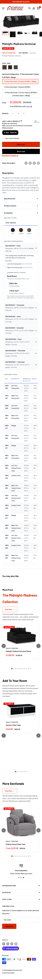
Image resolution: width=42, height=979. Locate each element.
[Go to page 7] (22, 668)
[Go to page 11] (30, 668)
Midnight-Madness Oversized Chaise (18, 651)
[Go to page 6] (21, 668)
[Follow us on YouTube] (15, 943)
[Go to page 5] (19, 668)
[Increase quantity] (24, 113)
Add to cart (21, 144)
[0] (38, 8)
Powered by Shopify (8, 973)
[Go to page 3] (15, 668)
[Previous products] (4, 646)
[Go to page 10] (28, 668)
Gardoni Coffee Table (13, 725)
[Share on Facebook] (26, 163)
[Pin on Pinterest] (30, 163)
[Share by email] (38, 163)
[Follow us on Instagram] (11, 943)
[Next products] (38, 646)
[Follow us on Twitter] (7, 943)
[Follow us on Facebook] (3, 943)
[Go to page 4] (17, 668)
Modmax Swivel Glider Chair (15, 844)
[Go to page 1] (11, 668)
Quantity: (5, 113)
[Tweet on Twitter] (34, 163)
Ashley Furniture (9, 53)
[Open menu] (3, 8)
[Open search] (29, 8)
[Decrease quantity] (12, 113)
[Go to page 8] (24, 668)
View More (8, 609)
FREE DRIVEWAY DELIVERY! (21, 2)
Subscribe (9, 926)
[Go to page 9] (26, 668)
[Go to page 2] (13, 668)
